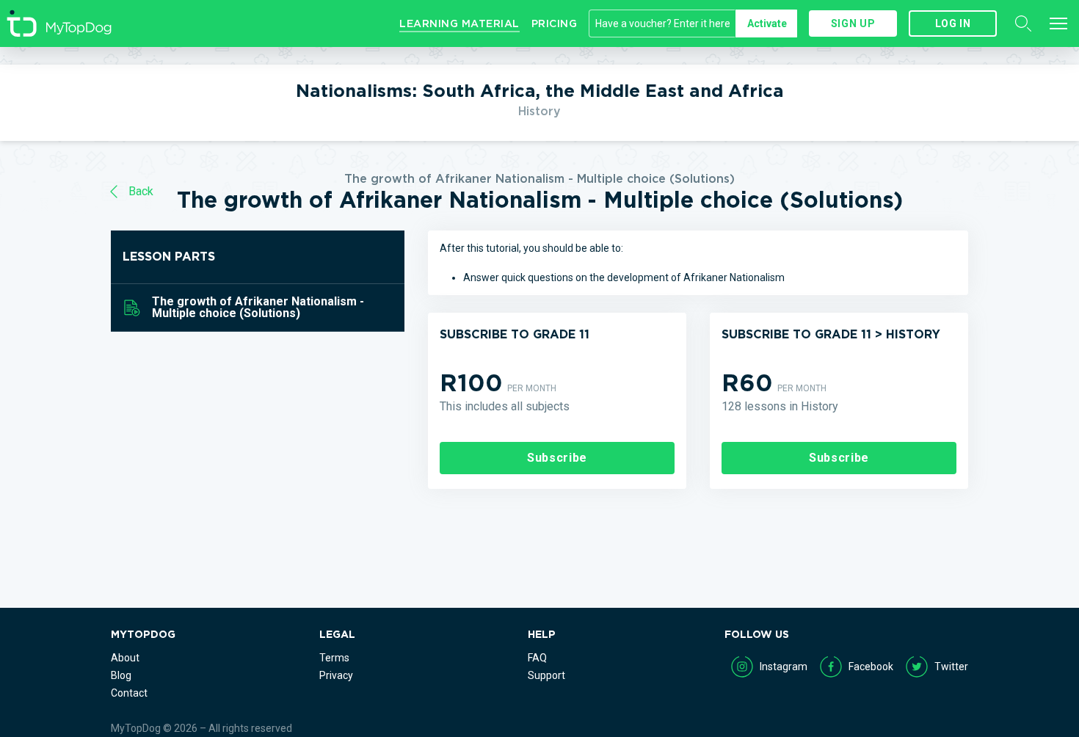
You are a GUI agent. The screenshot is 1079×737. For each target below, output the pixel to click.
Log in (953, 23)
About (125, 658)
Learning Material (459, 23)
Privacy (336, 675)
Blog (121, 675)
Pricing (554, 23)
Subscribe (557, 458)
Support (546, 675)
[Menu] (1058, 23)
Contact (129, 693)
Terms (334, 658)
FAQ (537, 658)
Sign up (853, 23)
